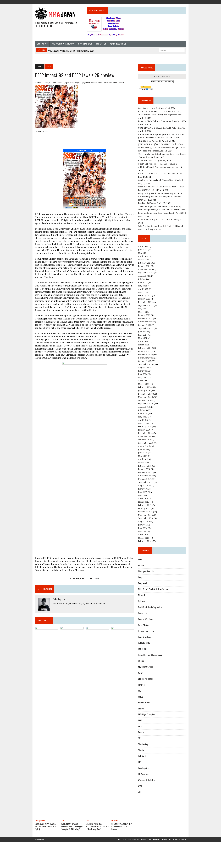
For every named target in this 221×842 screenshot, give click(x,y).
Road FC (141, 732)
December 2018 (145, 433)
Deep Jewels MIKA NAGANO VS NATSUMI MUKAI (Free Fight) (46, 826)
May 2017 (142, 495)
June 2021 (142, 334)
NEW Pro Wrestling (145, 666)
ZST (139, 792)
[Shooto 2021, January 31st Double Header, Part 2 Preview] (122, 817)
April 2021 (143, 341)
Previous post (77, 578)
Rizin (62, 821)
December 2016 (145, 511)
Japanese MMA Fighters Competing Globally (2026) (162, 121)
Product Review (144, 702)
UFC (87, 821)
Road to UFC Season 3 (148, 203)
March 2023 (143, 292)
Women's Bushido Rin (146, 780)
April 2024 (143, 256)
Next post (94, 578)
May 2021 (142, 338)
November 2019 (145, 397)
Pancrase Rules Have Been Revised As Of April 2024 (162, 212)
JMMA (121, 82)
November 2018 (145, 436)
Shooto (114, 821)
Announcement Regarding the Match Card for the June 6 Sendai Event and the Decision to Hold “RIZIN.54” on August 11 (161, 137)
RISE (140, 720)
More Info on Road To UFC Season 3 (154, 186)
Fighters (141, 601)
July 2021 (142, 331)
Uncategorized (144, 768)
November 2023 (145, 269)
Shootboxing (143, 744)
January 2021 (144, 351)
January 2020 (144, 390)
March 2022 (143, 312)
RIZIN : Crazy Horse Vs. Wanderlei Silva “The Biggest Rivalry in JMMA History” (71, 826)
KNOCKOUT (142, 648)
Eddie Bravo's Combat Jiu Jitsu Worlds (153, 589)
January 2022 (144, 315)
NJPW (140, 672)
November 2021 (145, 321)
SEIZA (140, 738)
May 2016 (142, 531)
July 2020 (142, 370)
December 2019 (145, 393)
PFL (139, 690)
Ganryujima (142, 613)
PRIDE (140, 696)
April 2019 (143, 420)
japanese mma (110, 82)
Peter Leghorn (59, 599)
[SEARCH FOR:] (172, 49)
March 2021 (143, 344)
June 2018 (142, 452)
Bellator (141, 565)
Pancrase (141, 684)
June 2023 (142, 282)
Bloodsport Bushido (145, 571)
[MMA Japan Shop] (175, 1)
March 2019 (143, 423)
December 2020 (145, 354)
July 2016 (142, 524)
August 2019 (144, 406)
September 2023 (145, 272)
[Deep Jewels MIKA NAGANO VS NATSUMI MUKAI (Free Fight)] (46, 817)
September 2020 (145, 364)
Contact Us (101, 43)
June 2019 (142, 413)
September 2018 (145, 442)
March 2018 (143, 462)
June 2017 (142, 492)
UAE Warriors (143, 756)
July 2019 (142, 410)
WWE (140, 786)
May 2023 (142, 285)
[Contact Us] (179, 1)
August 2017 (144, 485)
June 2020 (142, 374)
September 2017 (145, 482)
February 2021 (145, 347)
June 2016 (142, 528)
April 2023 (143, 289)
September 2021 (145, 328)
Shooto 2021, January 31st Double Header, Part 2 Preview (121, 826)
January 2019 (144, 429)
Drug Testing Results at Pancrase (153, 193)
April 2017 (143, 498)
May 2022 (142, 308)
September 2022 (145, 305)
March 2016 (143, 537)
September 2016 (145, 518)
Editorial (141, 595)
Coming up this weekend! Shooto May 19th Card (160, 180)
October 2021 (144, 325)
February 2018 (145, 465)
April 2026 (143, 246)
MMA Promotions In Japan (63, 43)
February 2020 (145, 387)
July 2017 (142, 488)
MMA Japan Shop (85, 43)
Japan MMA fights (72, 82)
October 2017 (144, 478)
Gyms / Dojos (143, 625)
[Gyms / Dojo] (165, 1)
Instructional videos (146, 631)
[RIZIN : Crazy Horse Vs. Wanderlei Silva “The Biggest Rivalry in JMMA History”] (72, 817)
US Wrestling (143, 774)
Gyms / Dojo (42, 43)
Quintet (141, 708)
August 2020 (144, 367)
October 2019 (144, 400)
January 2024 (144, 266)
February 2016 (145, 541)
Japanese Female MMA (92, 82)
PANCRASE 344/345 (147, 190)
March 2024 (143, 259)
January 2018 (144, 469)
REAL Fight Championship (148, 714)
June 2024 (142, 249)
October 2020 (144, 361)
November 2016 (145, 515)
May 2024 (142, 253)
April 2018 (143, 459)
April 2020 (143, 380)
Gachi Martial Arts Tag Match (150, 607)
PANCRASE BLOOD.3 (148, 160)
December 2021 (145, 318)
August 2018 (144, 446)
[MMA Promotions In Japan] (170, 1)
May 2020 (142, 377)
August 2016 (144, 521)
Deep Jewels (40, 821)
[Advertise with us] (184, 1)
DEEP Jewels (57, 82)
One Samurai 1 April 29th (150, 108)
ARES (140, 559)
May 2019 (142, 416)
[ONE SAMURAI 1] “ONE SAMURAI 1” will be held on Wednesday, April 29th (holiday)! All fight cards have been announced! (161, 147)
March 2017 (143, 501)
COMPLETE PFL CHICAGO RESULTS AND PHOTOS (162, 127)
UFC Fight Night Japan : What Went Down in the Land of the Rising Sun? (97, 826)
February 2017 (145, 505)
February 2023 (145, 295)
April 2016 (143, 534)
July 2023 (142, 279)
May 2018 (142, 456)
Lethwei (141, 660)
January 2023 (144, 298)
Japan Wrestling (144, 637)
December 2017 (145, 472)
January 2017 (144, 508)
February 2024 (145, 262)
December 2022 (145, 302)
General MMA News (145, 619)
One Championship (145, 678)
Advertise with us (118, 43)
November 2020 (145, 357)
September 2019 (145, 403)
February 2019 (145, 426)
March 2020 (143, 384)
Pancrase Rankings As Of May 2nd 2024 (156, 219)
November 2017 (145, 475)
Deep (47, 82)
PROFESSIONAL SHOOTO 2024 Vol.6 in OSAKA (160, 173)
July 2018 (142, 449)
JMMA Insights (144, 642)
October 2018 (144, 439)
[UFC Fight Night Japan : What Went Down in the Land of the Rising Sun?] (97, 817)
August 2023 (144, 275)
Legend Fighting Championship (150, 654)
